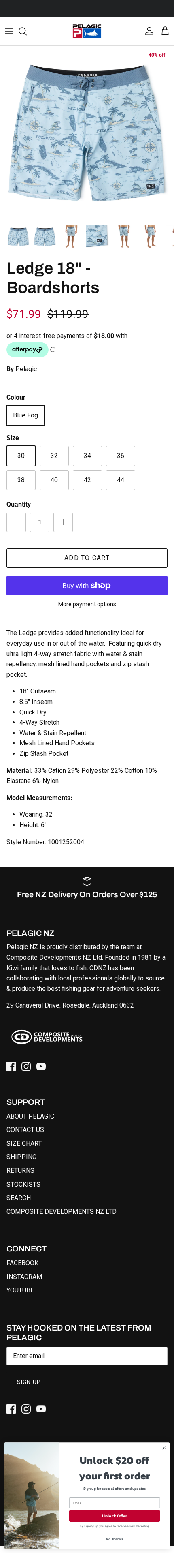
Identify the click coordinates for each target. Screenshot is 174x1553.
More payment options (87, 604)
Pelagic (26, 369)
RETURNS (20, 1170)
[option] (87, 133)
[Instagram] (26, 1066)
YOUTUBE (20, 1290)
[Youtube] (41, 1066)
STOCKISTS (23, 1184)
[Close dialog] (164, 1448)
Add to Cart (87, 558)
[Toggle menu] (9, 31)
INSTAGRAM (24, 1277)
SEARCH (18, 1198)
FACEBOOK (22, 1263)
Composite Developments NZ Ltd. (54, 957)
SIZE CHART (24, 1143)
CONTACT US (25, 1130)
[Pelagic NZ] (87, 31)
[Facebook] (11, 1066)
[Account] (147, 31)
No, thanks (114, 1539)
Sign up (29, 1382)
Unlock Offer (114, 1516)
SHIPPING (21, 1157)
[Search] (27, 31)
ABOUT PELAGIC (30, 1116)
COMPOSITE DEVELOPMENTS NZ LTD (61, 1211)
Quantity (18, 504)
